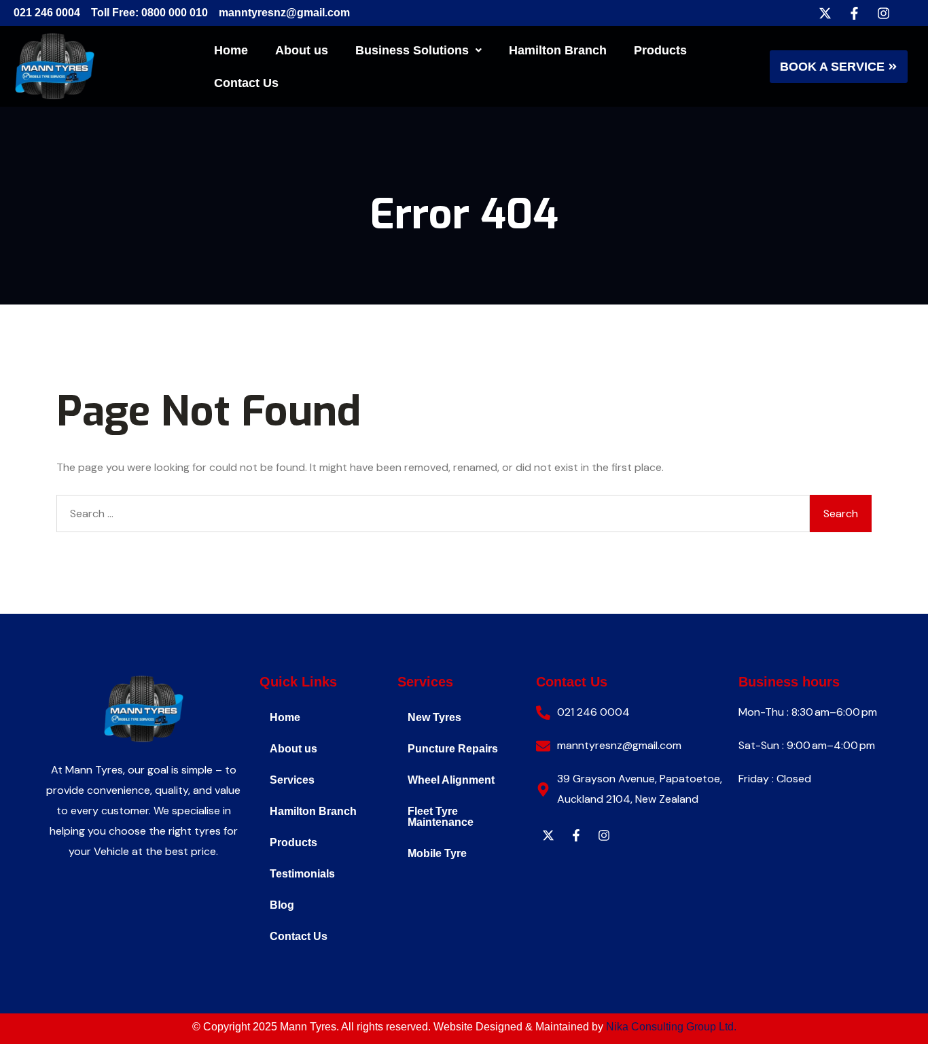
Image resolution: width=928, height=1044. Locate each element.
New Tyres (434, 717)
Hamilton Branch (558, 50)
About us (301, 50)
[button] (418, 50)
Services (292, 780)
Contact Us (246, 83)
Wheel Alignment (451, 780)
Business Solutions (412, 50)
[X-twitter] (825, 13)
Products (660, 50)
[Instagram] (883, 13)
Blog (282, 905)
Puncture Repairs (453, 748)
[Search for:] (433, 513)
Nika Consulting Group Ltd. (671, 1026)
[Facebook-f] (854, 13)
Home (231, 50)
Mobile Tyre (437, 853)
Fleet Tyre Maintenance (441, 816)
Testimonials (302, 874)
